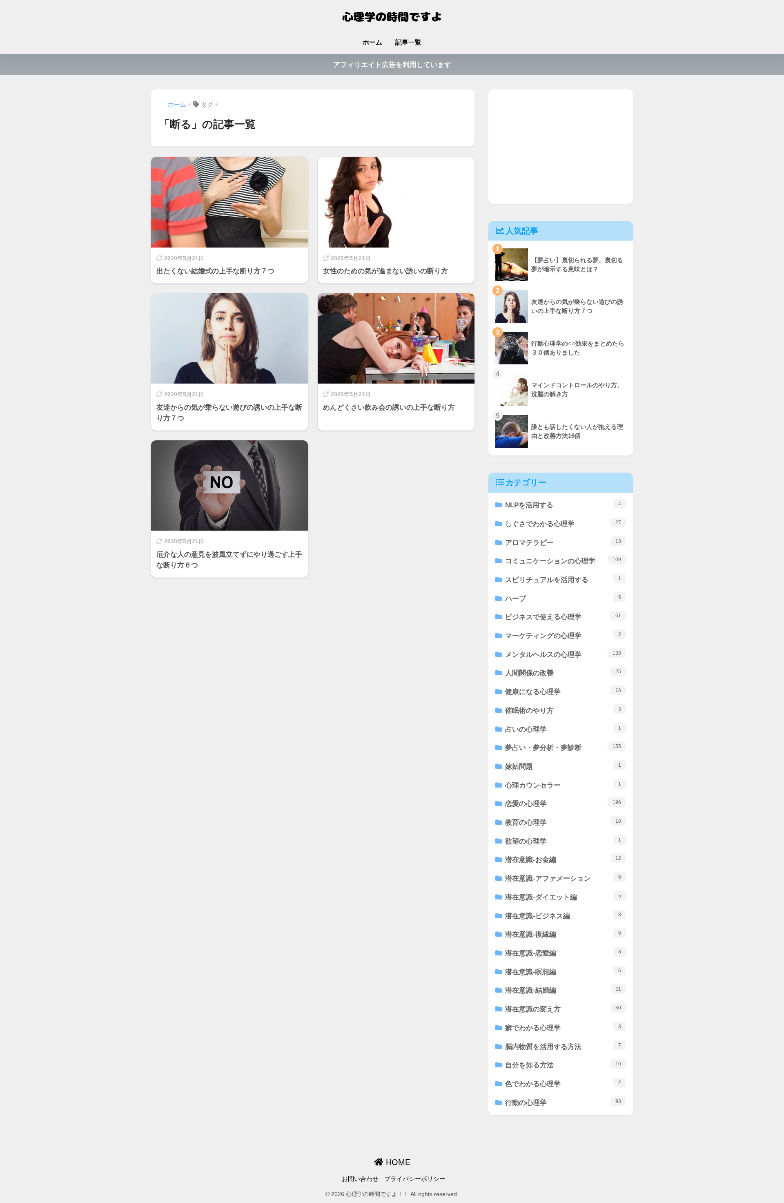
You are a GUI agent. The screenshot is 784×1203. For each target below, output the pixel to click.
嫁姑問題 (563, 766)
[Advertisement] (560, 146)
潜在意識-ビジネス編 (563, 916)
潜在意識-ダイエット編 (563, 897)
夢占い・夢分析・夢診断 (563, 747)
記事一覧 (408, 42)
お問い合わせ (360, 1179)
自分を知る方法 (563, 1065)
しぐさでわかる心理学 (563, 524)
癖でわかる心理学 (563, 1028)
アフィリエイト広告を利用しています (392, 65)
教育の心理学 (563, 822)
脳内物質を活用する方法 (563, 1046)
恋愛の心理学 (563, 803)
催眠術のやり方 (563, 710)
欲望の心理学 (563, 841)
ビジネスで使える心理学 (563, 617)
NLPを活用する (563, 505)
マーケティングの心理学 (563, 636)
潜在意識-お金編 (563, 859)
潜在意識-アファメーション (563, 878)
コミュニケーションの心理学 (563, 561)
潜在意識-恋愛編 (563, 953)
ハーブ (563, 598)
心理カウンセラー (563, 785)
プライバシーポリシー (414, 1179)
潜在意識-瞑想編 (563, 972)
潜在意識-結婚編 (563, 990)
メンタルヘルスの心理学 (563, 654)
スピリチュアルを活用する (563, 580)
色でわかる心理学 (563, 1084)
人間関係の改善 (563, 673)
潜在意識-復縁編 (563, 934)
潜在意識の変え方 (563, 1009)
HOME (396, 1162)
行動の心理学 (563, 1102)
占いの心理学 (563, 729)
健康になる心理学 (563, 691)
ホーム (372, 42)
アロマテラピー (563, 542)
